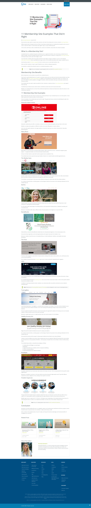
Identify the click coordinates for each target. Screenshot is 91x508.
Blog (42, 476)
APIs (42, 467)
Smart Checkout (25, 476)
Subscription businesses (26, 60)
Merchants (24, 432)
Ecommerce (34, 470)
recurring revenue (64, 42)
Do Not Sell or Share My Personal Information (55, 478)
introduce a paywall (34, 62)
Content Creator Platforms (35, 480)
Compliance (24, 478)
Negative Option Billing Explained (44, 430)
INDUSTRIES (37, 4)
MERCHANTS (31, 4)
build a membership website (54, 402)
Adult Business (34, 478)
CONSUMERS (42, 4)
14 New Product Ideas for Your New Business (62, 430)
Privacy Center (54, 474)
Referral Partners (65, 478)
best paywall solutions (57, 69)
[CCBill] (23, 4)
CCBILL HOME (49, 4)
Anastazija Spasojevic (26, 40)
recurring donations (59, 83)
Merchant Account (25, 465)
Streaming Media (35, 485)
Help (42, 470)
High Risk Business (35, 476)
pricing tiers (37, 259)
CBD (32, 474)
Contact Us (64, 470)
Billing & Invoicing (35, 468)
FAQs (43, 472)
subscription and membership (34, 78)
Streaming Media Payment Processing (39, 287)
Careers (63, 469)
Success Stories (64, 467)
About (63, 465)
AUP (52, 470)
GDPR (53, 472)
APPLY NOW (66, 4)
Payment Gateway (25, 469)
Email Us (63, 490)
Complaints (54, 467)
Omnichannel (24, 474)
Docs (43, 465)
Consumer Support (65, 488)
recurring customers (65, 55)
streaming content (38, 279)
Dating (33, 472)
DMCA (53, 469)
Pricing (23, 480)
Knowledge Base (45, 474)
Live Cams (33, 483)
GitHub (43, 469)
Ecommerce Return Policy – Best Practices (28, 430)
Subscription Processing (34, 466)
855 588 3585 (66, 1)
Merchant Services (25, 467)
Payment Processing (24, 471)
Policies (53, 465)
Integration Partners (64, 480)
